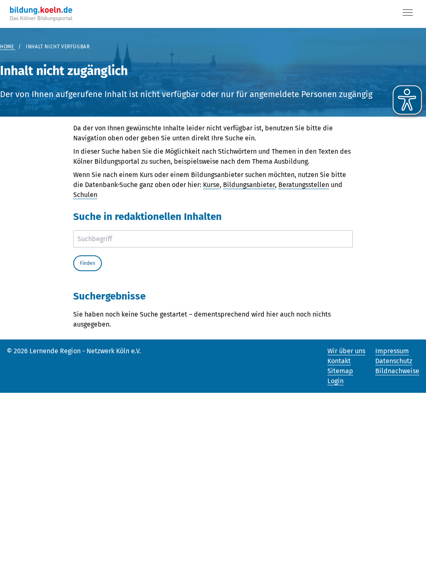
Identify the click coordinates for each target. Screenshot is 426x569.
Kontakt (339, 361)
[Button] (408, 14)
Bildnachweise (397, 371)
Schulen (85, 195)
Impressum (392, 351)
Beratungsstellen (303, 185)
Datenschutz (393, 361)
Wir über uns (346, 351)
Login (335, 381)
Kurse (211, 185)
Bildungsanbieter (249, 185)
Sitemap (340, 371)
